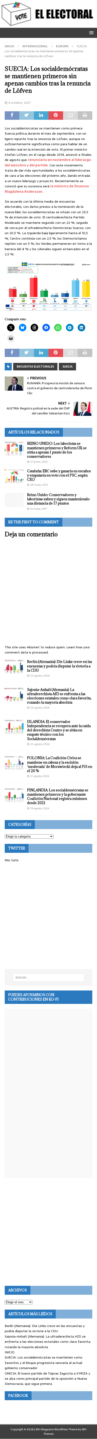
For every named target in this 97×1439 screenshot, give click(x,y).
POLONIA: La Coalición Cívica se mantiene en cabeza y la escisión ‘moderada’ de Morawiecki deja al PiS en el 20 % (59, 764)
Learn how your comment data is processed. (47, 650)
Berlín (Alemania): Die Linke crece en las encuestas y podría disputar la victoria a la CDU (59, 665)
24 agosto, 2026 (39, 707)
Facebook (18, 1395)
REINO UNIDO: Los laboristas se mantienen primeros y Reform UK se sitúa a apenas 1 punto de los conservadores (57, 450)
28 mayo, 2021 (39, 485)
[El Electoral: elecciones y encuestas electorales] (48, 25)
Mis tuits (12, 860)
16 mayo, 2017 (38, 509)
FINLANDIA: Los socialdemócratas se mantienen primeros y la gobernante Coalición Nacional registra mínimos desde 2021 (57, 796)
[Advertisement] (48, 915)
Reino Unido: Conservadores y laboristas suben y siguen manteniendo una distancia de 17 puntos (58, 499)
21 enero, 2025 (39, 462)
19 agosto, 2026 (39, 808)
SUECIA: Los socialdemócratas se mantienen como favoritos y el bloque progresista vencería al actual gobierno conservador (43, 1363)
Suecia (67, 366)
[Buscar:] (48, 978)
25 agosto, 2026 (39, 675)
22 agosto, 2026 (39, 744)
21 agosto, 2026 (39, 776)
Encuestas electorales (35, 366)
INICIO (10, 1352)
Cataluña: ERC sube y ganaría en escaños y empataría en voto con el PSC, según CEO (59, 475)
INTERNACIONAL (35, 46)
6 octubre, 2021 (19, 102)
